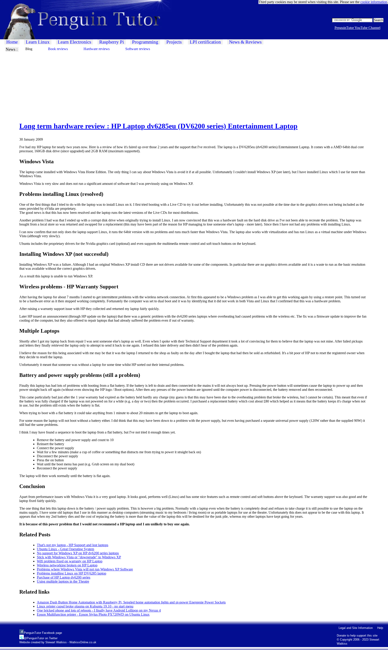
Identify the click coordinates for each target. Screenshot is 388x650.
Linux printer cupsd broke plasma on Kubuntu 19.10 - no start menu (85, 606)
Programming (145, 41)
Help (380, 628)
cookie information (373, 2)
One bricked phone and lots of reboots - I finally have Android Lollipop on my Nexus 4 (99, 610)
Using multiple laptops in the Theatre (63, 581)
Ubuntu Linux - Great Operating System (65, 549)
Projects (174, 41)
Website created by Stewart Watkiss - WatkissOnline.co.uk (57, 642)
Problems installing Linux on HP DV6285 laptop (71, 573)
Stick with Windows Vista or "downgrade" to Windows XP (79, 557)
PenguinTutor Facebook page (43, 633)
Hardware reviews (97, 49)
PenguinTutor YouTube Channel (357, 28)
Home (12, 41)
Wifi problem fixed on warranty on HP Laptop (69, 561)
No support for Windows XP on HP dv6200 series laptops (78, 553)
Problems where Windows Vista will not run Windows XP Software (85, 569)
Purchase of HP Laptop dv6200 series (63, 577)
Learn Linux (38, 41)
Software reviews (137, 49)
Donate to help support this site (357, 635)
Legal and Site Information (356, 628)
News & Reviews (245, 41)
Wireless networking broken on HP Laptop (67, 565)
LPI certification (205, 41)
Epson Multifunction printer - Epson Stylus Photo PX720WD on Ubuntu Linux (93, 614)
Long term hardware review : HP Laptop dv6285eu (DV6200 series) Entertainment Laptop (158, 126)
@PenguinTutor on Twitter (40, 638)
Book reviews (58, 49)
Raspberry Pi (111, 41)
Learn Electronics (74, 41)
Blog (28, 49)
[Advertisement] (134, 83)
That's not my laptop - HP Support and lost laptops (72, 545)
